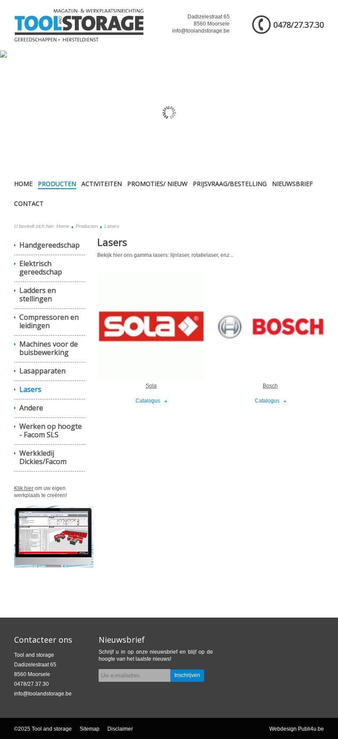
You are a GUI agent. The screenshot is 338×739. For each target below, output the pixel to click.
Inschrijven (187, 675)
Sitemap (89, 729)
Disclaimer (120, 729)
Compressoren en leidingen (49, 321)
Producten (57, 183)
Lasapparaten (42, 371)
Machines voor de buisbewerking (48, 348)
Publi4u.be (311, 729)
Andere (31, 408)
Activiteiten (101, 183)
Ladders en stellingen (37, 294)
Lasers (30, 389)
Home (23, 183)
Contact (29, 203)
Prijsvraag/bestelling (230, 183)
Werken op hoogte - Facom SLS (50, 430)
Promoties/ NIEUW (157, 183)
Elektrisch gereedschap (40, 268)
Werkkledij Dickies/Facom (42, 457)
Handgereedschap (49, 245)
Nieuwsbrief (292, 183)
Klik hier (23, 488)
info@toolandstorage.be (201, 31)
